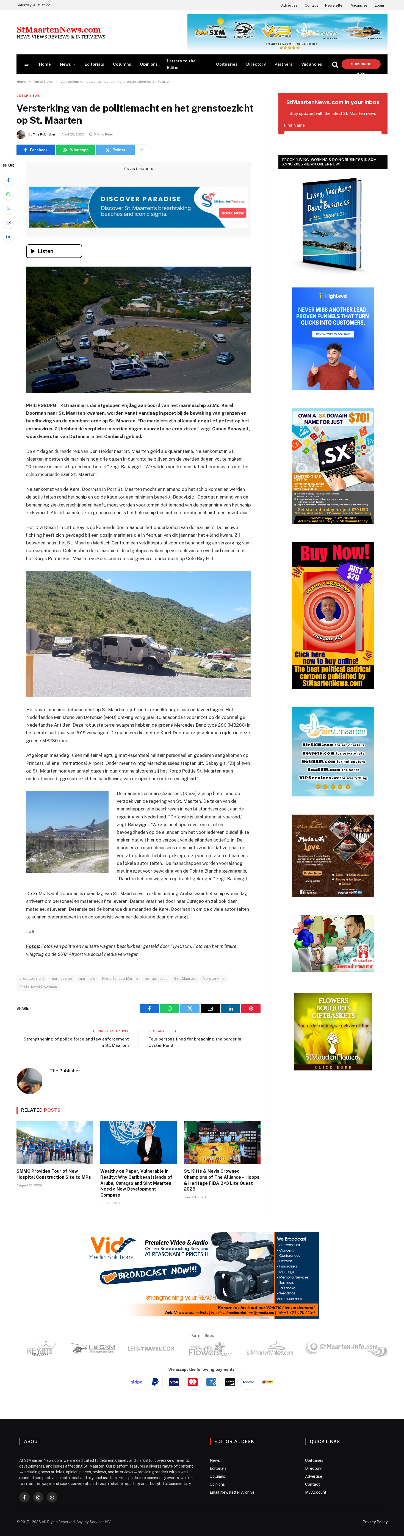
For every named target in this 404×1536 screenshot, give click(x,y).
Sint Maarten (185, 978)
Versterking (213, 978)
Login (379, 5)
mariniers (87, 978)
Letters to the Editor (181, 64)
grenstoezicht (31, 978)
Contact (311, 5)
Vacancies (359, 5)
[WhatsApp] (8, 194)
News (65, 64)
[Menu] (27, 64)
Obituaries (227, 64)
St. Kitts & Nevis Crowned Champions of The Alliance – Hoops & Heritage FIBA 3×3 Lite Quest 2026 (221, 1180)
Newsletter (334, 5)
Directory (256, 64)
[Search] (335, 64)
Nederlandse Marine (120, 978)
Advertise (289, 5)
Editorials (94, 64)
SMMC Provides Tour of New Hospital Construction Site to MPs (53, 1174)
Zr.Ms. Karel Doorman (38, 987)
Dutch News (28, 96)
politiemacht (156, 978)
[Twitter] (8, 208)
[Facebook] (8, 180)
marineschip (61, 978)
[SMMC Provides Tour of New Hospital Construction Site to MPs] (54, 1142)
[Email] (8, 222)
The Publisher (44, 134)
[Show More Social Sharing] (141, 150)
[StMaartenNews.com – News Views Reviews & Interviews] (60, 32)
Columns (122, 64)
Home (45, 64)
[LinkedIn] (8, 236)
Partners (283, 64)
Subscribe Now (361, 65)
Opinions (149, 64)
